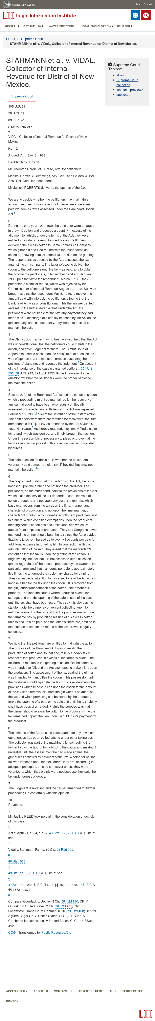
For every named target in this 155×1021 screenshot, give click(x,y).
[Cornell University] (7, 4)
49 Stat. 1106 (17, 873)
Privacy (12, 1001)
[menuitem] (10, 26)
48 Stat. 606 (16, 861)
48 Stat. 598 (57, 833)
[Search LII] (146, 15)
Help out (123, 26)
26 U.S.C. (86, 884)
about (120, 75)
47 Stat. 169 (16, 884)
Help (112, 991)
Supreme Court (22, 96)
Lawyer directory (61, 26)
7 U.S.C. (74, 833)
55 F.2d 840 (69, 901)
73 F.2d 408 (75, 911)
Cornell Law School (23, 4)
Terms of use (132, 991)
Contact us (63, 991)
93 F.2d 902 (65, 849)
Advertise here (90, 991)
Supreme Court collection (127, 82)
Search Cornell (143, 4)
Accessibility (16, 991)
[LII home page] (145, 1013)
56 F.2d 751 (63, 906)
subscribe (123, 94)
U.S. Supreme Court (28, 38)
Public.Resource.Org (56, 932)
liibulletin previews (129, 89)
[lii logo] (48, 15)
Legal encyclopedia (96, 26)
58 (17, 373)
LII (7, 38)
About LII (10, 26)
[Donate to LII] (135, 15)
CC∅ (12, 932)
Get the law (32, 26)
